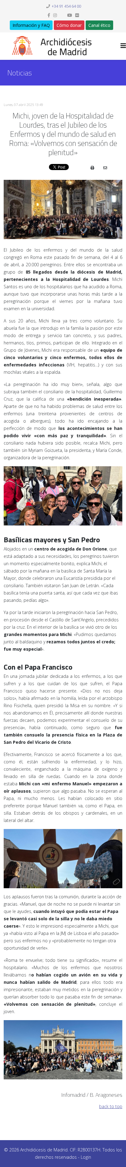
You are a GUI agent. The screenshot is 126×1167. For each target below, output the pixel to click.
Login (86, 1157)
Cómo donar (69, 25)
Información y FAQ (31, 25)
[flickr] (77, 15)
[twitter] (62, 15)
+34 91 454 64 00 (66, 6)
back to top (110, 1106)
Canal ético (99, 25)
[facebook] (48, 15)
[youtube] (69, 15)
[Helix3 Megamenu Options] (123, 45)
